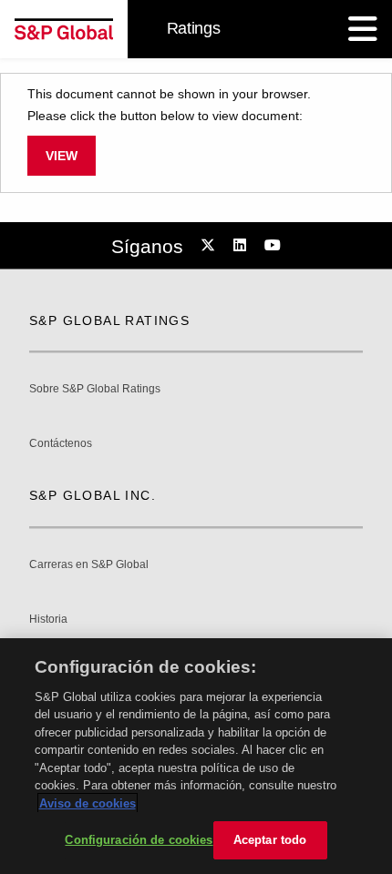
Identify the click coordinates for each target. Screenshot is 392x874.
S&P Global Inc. (92, 495)
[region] (196, 756)
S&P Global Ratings (109, 320)
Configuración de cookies (138, 840)
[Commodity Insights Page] (210, 246)
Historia (48, 619)
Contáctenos (60, 444)
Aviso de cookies (87, 803)
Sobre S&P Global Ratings (94, 389)
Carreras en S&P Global (89, 565)
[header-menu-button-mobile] (363, 29)
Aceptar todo (270, 840)
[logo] (64, 29)
